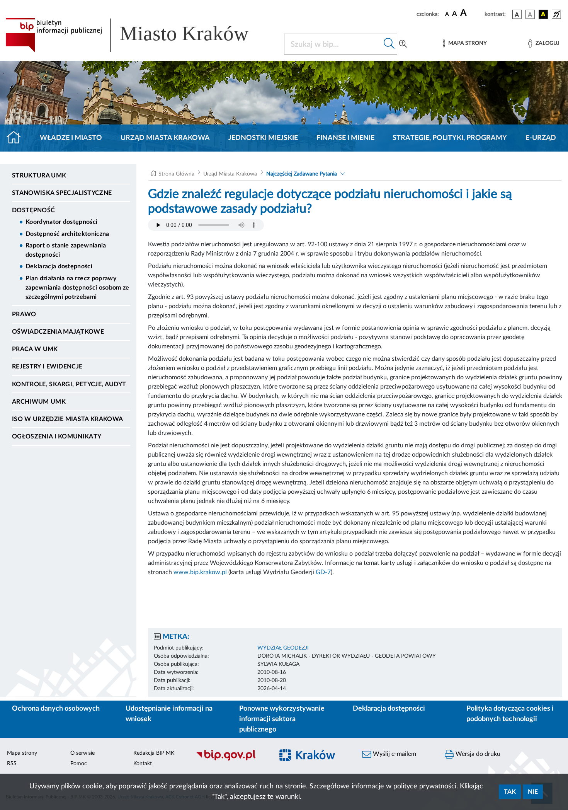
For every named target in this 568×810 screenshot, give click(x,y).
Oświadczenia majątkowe (58, 332)
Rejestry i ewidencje (47, 366)
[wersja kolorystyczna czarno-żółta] (543, 14)
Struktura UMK (39, 175)
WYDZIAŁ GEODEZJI (283, 648)
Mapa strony (22, 753)
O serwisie (82, 753)
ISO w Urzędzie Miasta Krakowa (67, 419)
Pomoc (78, 763)
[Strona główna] (17, 138)
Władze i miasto (71, 138)
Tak (510, 792)
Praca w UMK (35, 349)
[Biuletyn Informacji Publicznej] (230, 759)
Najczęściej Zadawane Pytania (301, 174)
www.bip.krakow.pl (200, 572)
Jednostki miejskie (263, 138)
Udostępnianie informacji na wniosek (169, 714)
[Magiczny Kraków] (313, 759)
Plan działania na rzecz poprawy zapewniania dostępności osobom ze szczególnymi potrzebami (77, 287)
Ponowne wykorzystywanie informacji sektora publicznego (282, 719)
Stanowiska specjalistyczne (62, 193)
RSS (12, 763)
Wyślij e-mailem (393, 754)
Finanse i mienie (345, 138)
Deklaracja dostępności (59, 266)
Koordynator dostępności (61, 222)
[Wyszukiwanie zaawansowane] (403, 44)
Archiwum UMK (39, 402)
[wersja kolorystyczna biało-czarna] (530, 14)
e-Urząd (540, 138)
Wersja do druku (477, 754)
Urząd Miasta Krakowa (165, 138)
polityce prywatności (424, 786)
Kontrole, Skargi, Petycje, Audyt (69, 384)
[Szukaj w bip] (389, 44)
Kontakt (142, 763)
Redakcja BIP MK (153, 753)
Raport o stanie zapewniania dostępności (66, 250)
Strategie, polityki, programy (450, 138)
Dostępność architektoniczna (67, 234)
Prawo (24, 314)
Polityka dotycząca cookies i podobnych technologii (510, 714)
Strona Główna (176, 174)
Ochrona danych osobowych (56, 708)
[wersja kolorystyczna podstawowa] (517, 14)
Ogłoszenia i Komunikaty (56, 436)
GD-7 (323, 572)
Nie (533, 792)
